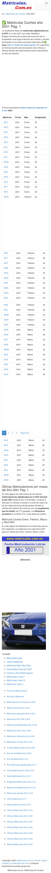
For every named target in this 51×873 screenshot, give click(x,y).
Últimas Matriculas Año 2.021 (20, 821)
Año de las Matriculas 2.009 (19, 753)
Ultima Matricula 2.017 (16, 798)
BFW (6, 196)
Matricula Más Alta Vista (19, 665)
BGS (6, 334)
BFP (6, 172)
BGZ (6, 364)
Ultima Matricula (15, 661)
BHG (6, 450)
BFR (6, 177)
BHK (6, 465)
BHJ (6, 460)
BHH (6, 455)
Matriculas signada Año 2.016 (20, 793)
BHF (6, 445)
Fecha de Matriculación (17, 690)
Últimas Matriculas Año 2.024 (20, 838)
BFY (6, 258)
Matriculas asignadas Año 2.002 (21, 713)
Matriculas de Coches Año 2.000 (21, 702)
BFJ (6, 147)
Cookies (6, 863)
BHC (6, 374)
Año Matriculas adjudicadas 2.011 (22, 764)
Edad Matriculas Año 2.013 (19, 776)
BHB (6, 369)
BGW (6, 349)
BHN (6, 479)
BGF (6, 282)
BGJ (6, 297)
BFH (6, 142)
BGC (6, 272)
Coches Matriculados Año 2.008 (21, 747)
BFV (6, 191)
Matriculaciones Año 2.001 (18, 707)
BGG (6, 287)
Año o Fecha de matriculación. (22, 44)
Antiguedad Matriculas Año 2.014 (21, 781)
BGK (6, 304)
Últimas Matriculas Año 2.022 (20, 827)
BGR (6, 329)
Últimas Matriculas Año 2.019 (20, 810)
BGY (6, 359)
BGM (6, 314)
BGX (6, 354)
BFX (6, 253)
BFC (6, 122)
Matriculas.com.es (25, 860)
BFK (6, 152)
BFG (6, 137)
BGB (6, 267)
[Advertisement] (25, 80)
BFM (6, 162)
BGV (6, 344)
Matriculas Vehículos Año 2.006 (21, 736)
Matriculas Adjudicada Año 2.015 (21, 787)
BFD (6, 127)
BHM (6, 474)
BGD (6, 277)
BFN (6, 167)
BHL (6, 470)
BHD (6, 440)
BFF (6, 132)
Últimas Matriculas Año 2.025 (20, 844)
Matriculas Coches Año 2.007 (20, 741)
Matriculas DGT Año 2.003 (18, 719)
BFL (6, 157)
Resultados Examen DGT (19, 669)
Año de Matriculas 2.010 (17, 759)
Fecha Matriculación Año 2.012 (20, 770)
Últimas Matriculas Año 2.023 (20, 833)
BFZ (6, 263)
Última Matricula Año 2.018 (19, 804)
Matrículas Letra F (16, 676)
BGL (6, 309)
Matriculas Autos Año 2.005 (19, 730)
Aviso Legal (41, 860)
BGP (6, 324)
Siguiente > (25, 432)
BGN (6, 319)
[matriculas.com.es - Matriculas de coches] (17, 4)
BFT (6, 186)
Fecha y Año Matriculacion (20, 672)
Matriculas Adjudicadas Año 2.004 (22, 724)
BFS (6, 182)
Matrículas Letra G (16, 680)
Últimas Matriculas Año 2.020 (20, 815)
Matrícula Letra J (15, 684)
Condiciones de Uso (20, 863)
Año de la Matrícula (15, 696)
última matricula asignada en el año (24, 109)
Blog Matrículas (14, 658)
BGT (6, 339)
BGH (6, 292)
